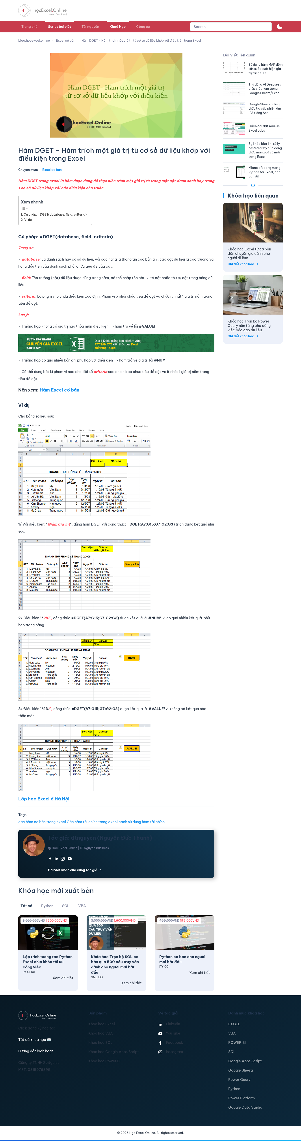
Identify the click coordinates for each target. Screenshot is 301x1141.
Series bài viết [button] (59, 26)
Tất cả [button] (26, 906)
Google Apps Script (245, 1061)
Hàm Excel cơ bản (59, 390)
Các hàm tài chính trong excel (92, 822)
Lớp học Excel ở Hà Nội (43, 799)
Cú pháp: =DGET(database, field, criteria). (55, 214)
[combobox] (231, 26)
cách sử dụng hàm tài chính (142, 822)
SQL (232, 1052)
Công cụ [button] (143, 26)
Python (234, 1089)
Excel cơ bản (52, 170)
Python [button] (47, 906)
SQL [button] (65, 906)
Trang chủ (29, 26)
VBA (232, 1033)
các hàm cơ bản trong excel (42, 822)
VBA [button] (82, 906)
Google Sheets (241, 1070)
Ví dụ (28, 220)
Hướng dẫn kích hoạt (35, 1051)
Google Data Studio (245, 1107)
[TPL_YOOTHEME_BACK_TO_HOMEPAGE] (46, 10)
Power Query (239, 1079)
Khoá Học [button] (118, 26)
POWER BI (237, 1042)
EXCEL (234, 1024)
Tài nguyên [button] (90, 26)
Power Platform (241, 1098)
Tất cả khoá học (34, 1039)
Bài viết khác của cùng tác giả (72, 870)
